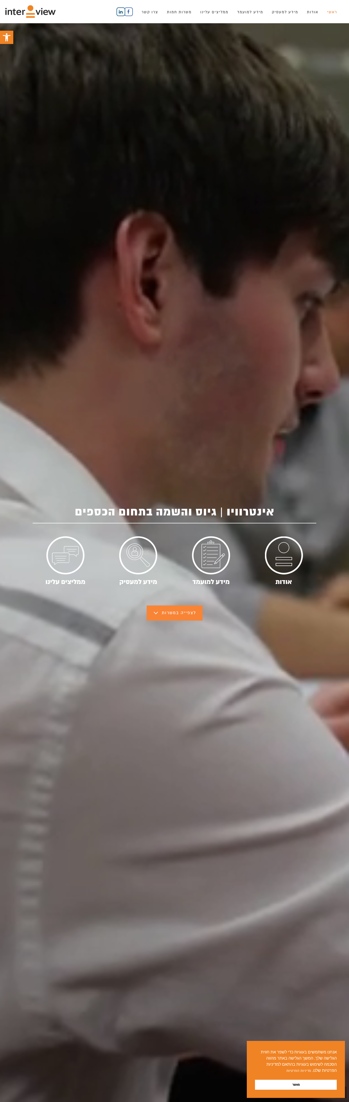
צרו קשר (150, 12)
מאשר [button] (296, 1085)
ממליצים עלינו (214, 12)
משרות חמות (179, 12)
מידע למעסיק (285, 12)
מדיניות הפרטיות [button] (298, 1071)
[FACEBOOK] (128, 11)
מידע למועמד (250, 12)
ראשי (332, 12)
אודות (312, 12)
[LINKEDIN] (115, 11)
